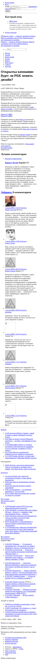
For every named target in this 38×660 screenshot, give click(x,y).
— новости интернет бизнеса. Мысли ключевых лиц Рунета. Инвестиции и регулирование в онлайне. (17, 44)
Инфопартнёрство (11, 641)
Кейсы (7, 61)
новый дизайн (25, 134)
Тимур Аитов (10, 243)
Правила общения (11, 639)
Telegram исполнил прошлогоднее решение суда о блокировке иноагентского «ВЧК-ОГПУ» (20, 591)
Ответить (23, 208)
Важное (3, 429)
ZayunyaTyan (17, 550)
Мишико (16, 544)
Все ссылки (5, 499)
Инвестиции (9, 57)
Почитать (4, 473)
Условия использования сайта (15, 637)
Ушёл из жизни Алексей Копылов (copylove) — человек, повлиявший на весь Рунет (20, 441)
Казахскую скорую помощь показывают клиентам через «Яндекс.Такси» (21, 552)
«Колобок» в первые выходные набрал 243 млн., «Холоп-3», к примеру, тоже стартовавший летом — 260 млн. (21, 512)
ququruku (8, 312)
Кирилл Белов (11, 163)
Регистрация (9, 2)
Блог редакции (10, 651)
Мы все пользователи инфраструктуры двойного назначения (19, 453)
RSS (6, 654)
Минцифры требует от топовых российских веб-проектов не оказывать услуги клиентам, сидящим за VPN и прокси (19, 447)
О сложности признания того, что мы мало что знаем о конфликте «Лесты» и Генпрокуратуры (20, 546)
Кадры (7, 59)
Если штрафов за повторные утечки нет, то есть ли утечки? (20, 605)
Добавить (6, 192)
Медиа (7, 53)
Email (7, 6)
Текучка (8, 66)
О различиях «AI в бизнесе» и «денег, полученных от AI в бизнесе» (20, 609)
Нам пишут (9, 63)
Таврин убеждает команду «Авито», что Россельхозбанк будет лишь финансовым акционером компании (21, 572)
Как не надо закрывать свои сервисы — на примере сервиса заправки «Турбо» (19, 557)
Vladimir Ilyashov (19, 576)
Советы (8, 65)
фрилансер (16, 563)
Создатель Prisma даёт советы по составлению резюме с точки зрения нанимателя (18, 478)
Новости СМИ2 (6, 114)
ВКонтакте (13, 21)
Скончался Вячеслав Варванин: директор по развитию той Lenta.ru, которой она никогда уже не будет (20, 566)
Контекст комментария (13, 159)
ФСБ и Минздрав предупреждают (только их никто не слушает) (20, 494)
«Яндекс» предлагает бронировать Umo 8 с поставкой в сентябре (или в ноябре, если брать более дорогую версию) (20, 467)
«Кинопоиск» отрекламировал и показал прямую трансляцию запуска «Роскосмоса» (19, 523)
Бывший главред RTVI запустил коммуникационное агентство (19, 507)
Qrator (21, 649)
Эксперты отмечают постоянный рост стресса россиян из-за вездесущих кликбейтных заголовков (21, 518)
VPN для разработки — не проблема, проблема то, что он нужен (18, 490)
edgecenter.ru (17, 647)
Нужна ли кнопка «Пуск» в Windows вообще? (20, 577)
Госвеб (7, 55)
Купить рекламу (11, 32)
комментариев (6, 148)
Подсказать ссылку (8, 501)
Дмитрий (16, 589)
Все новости (5, 537)
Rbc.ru (22, 119)
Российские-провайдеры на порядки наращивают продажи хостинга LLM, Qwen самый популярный (21, 614)
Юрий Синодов (10, 210)
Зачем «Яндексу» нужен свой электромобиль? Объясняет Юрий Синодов (20, 457)
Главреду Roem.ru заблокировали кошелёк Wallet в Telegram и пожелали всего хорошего (20, 585)
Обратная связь (10, 653)
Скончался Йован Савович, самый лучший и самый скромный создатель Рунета (19, 435)
